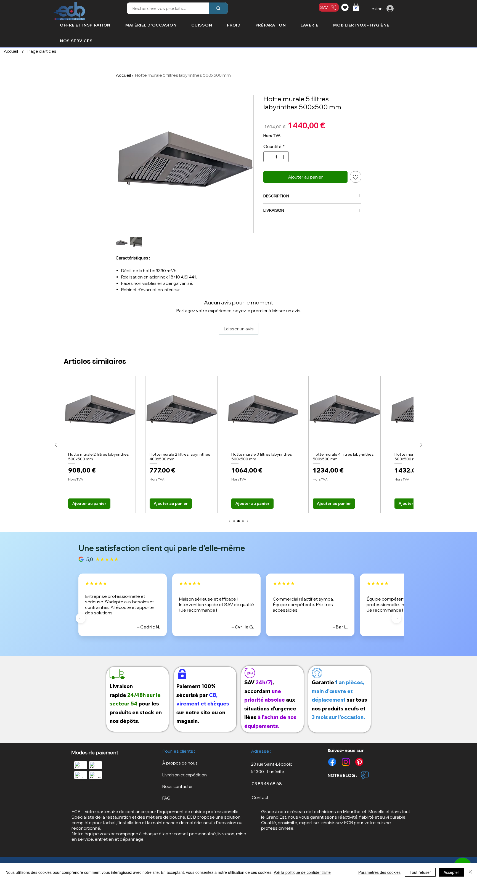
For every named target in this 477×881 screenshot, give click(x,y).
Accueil (123, 75)
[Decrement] (268, 157)
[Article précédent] (55, 444)
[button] (356, 7)
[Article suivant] (421, 444)
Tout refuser (420, 872)
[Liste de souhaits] (345, 7)
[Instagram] (345, 762)
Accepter (451, 872)
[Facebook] (332, 762)
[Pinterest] (359, 762)
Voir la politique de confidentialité (302, 872)
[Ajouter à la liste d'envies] (355, 177)
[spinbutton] (276, 157)
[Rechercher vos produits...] (218, 8)
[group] (238, 444)
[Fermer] (470, 872)
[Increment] (284, 157)
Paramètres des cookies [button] (379, 872)
